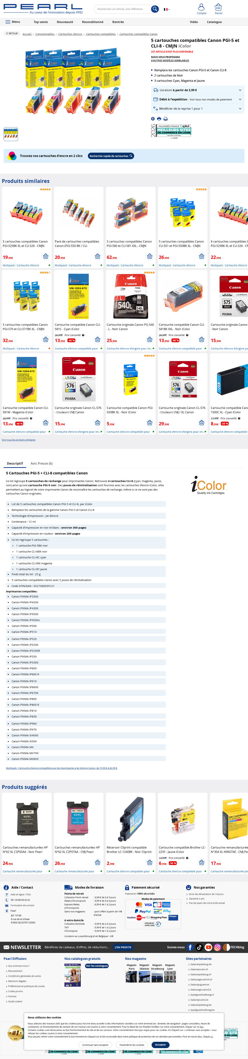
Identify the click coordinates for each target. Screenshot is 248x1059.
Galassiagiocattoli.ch (201, 979)
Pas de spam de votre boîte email (207, 903)
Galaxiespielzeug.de (201, 964)
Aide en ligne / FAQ (21, 894)
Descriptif (15, 463)
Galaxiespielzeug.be (201, 1004)
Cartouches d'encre (70, 34)
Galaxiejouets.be (199, 999)
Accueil (27, 34)
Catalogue (214, 22)
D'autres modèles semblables (170, 60)
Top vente (41, 22)
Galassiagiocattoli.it (200, 989)
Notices (12, 996)
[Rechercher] (155, 9)
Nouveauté (65, 22)
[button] (197, 90)
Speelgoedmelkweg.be (202, 1010)
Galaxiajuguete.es (199, 984)
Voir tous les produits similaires (18, 439)
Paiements (140, 893)
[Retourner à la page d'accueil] (43, 9)
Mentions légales (17, 981)
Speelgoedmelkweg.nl (202, 994)
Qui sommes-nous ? (19, 965)
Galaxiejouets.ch (199, 969)
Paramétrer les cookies (132, 1044)
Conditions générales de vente (24, 976)
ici (212, 1036)
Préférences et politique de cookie (26, 986)
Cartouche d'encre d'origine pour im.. (129, 348)
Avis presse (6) (41, 463)
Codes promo (15, 991)
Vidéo (194, 22)
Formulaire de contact (22, 905)
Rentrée (118, 22)
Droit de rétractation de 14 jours (206, 894)
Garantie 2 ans (196, 898)
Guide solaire (15, 1001)
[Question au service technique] (167, 118)
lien (201, 1026)
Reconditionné (92, 22)
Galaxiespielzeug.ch (200, 974)
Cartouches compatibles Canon (138, 34)
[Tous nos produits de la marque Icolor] (209, 483)
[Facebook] (154, 118)
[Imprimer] (160, 118)
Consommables (45, 34)
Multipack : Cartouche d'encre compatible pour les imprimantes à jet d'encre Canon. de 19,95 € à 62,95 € (61, 768)
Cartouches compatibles (100, 34)
